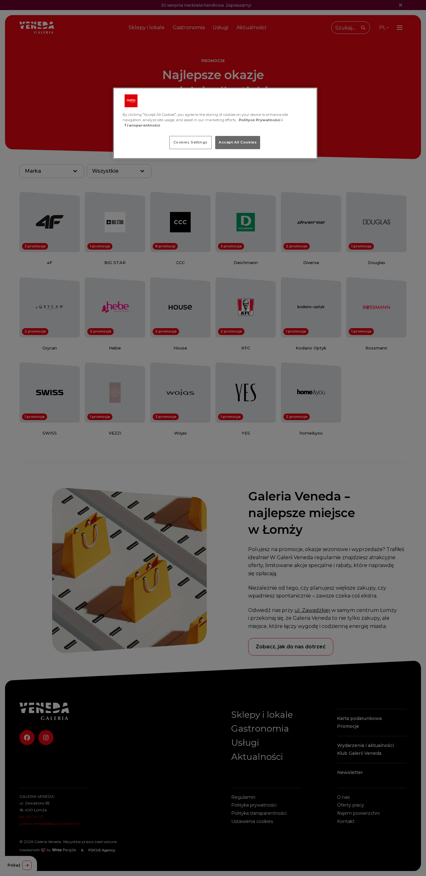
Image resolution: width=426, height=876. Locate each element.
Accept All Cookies (238, 142)
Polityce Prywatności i (261, 120)
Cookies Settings (190, 142)
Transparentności (142, 125)
